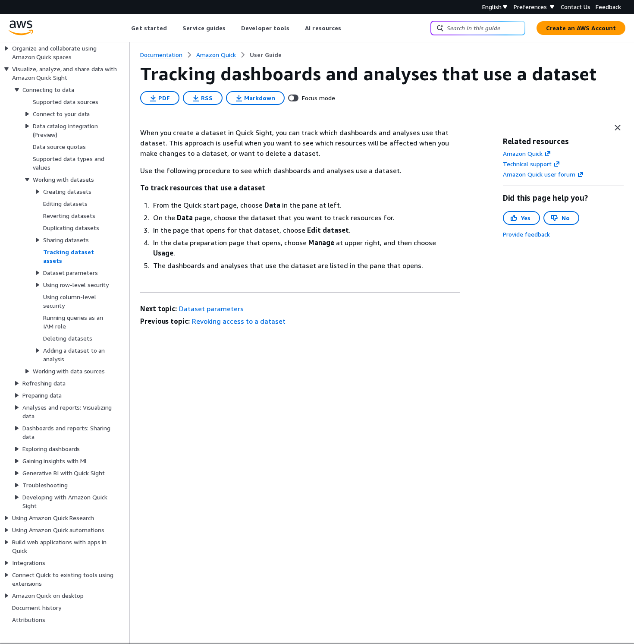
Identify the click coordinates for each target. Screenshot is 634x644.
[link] (266, 55)
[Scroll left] (124, 28)
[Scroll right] (347, 28)
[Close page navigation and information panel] (618, 128)
